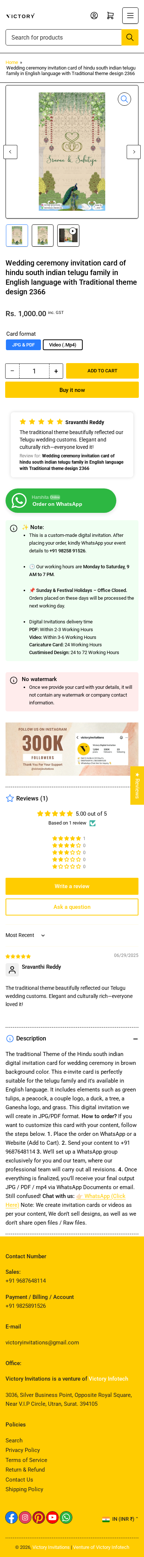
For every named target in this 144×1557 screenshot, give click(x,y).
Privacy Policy (23, 1450)
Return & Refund (25, 1469)
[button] (72, 444)
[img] (18, 956)
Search (14, 1440)
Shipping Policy (24, 1489)
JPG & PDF (23, 345)
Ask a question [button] (72, 907)
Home (12, 62)
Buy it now (72, 390)
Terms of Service (26, 1460)
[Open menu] (130, 15)
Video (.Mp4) (62, 345)
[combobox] (72, 37)
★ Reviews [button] (137, 785)
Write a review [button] (72, 886)
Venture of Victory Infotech (101, 1547)
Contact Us (19, 1479)
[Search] (130, 37)
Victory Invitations (51, 1547)
